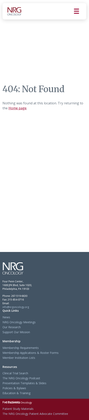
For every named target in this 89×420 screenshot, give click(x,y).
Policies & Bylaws (14, 388)
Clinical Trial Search (15, 373)
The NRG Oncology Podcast (21, 378)
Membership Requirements (20, 348)
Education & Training (16, 393)
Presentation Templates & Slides (24, 383)
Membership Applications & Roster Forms (30, 353)
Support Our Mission (16, 332)
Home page (17, 108)
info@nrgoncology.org (15, 307)
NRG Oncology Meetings (19, 322)
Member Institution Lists (18, 358)
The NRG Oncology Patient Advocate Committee (35, 414)
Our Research (11, 327)
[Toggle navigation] (80, 11)
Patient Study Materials (18, 409)
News (6, 317)
